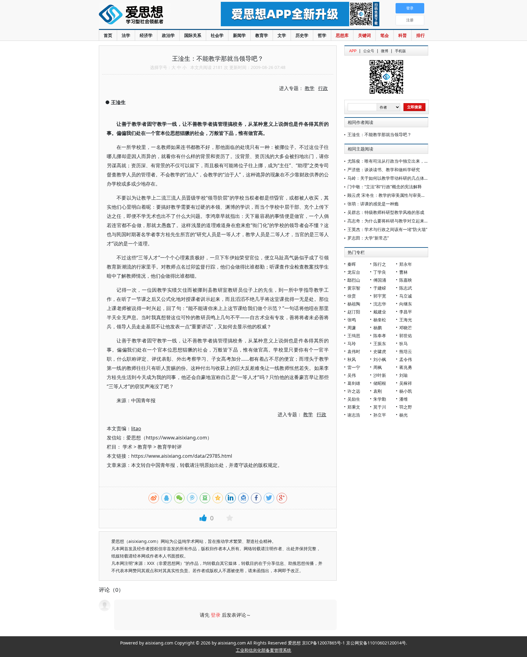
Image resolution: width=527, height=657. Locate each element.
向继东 (405, 304)
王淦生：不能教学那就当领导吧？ (379, 134)
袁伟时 (353, 351)
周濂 (351, 327)
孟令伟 (405, 359)
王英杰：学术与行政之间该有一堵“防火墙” (387, 229)
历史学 (302, 35)
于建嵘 (379, 288)
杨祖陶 (353, 304)
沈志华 (379, 304)
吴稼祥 (405, 383)
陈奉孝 (379, 335)
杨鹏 (377, 327)
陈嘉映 (405, 280)
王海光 (405, 320)
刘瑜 (403, 375)
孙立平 (379, 415)
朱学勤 (379, 399)
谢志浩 (353, 415)
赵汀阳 (353, 312)
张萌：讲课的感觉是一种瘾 (373, 204)
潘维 (403, 399)
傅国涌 (379, 280)
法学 (126, 35)
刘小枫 (379, 359)
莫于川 (379, 407)
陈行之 (379, 264)
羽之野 (405, 407)
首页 (108, 35)
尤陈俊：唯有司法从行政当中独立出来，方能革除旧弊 (398, 161)
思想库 (342, 35)
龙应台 (353, 272)
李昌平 (405, 312)
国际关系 (192, 35)
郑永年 (405, 264)
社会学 (217, 35)
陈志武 (405, 288)
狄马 (403, 343)
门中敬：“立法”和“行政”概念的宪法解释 (384, 187)
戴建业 (379, 312)
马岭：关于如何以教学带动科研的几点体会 (387, 178)
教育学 (261, 35)
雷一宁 (353, 367)
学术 (127, 446)
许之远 (353, 391)
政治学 (168, 35)
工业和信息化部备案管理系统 (263, 650)
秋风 (351, 359)
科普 (402, 35)
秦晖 (351, 264)
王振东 (379, 343)
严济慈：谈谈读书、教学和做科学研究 (383, 169)
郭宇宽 (379, 296)
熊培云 (405, 351)
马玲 (351, 343)
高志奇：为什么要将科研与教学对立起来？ (387, 221)
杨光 (403, 415)
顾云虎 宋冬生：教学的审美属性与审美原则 (388, 195)
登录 (215, 615)
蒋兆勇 (405, 367)
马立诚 (405, 296)
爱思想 (147, 15)
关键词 (364, 35)
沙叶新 (379, 375)
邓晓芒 (405, 327)
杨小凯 (405, 391)
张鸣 (351, 320)
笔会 (384, 35)
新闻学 (239, 35)
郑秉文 (353, 407)
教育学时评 (169, 446)
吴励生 (353, 399)
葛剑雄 (353, 383)
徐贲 (351, 296)
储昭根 (379, 383)
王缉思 (353, 335)
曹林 (403, 272)
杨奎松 (379, 320)
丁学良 (379, 272)
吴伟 (351, 375)
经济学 (146, 35)
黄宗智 (353, 288)
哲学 (322, 35)
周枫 (377, 367)
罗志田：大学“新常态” (368, 238)
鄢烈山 (353, 280)
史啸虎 (379, 351)
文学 (282, 35)
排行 (420, 35)
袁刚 (377, 391)
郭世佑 (405, 335)
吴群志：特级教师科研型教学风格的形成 (385, 212)
